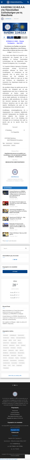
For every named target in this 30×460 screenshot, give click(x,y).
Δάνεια (19, 340)
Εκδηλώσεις (16, 143)
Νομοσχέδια (13, 355)
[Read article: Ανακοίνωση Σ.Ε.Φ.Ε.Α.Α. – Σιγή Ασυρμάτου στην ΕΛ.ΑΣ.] (5, 219)
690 (16, 206)
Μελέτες (21, 350)
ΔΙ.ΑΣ (15, 340)
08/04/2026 (12, 229)
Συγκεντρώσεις (13, 360)
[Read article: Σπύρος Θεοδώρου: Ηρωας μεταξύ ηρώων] (5, 234)
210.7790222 (13, 446)
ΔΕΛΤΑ (10, 340)
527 (16, 229)
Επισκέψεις (13, 347)
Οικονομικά (11, 357)
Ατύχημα (5, 340)
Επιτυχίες (19, 347)
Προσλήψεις (23, 357)
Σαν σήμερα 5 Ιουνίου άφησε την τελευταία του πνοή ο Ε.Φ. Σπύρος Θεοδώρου (18, 203)
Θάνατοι (5, 350)
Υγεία (13, 365)
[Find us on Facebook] (13, 259)
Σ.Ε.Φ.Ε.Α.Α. (8, 18)
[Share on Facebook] (10, 37)
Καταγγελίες (11, 350)
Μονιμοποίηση (21, 352)
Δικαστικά (5, 345)
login (7, 240)
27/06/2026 (12, 198)
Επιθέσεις (23, 345)
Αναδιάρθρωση (13, 335)
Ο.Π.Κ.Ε (5, 357)
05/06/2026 (12, 206)
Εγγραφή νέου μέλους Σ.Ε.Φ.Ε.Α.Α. (15, 418)
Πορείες (13, 145)
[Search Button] (28, 2)
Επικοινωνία (15, 410)
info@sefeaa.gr (16, 443)
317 (16, 236)
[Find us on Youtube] (14, 259)
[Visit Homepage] (14, 2)
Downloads (5, 335)
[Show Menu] (1, 2)
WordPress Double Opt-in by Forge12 (8, 459)
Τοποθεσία (15, 435)
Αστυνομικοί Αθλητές (20, 337)
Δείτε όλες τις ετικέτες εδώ (15, 375)
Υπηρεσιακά (19, 365)
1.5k (17, 214)
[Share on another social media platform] (24, 37)
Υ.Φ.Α (9, 365)
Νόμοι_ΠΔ (20, 355)
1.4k (17, 220)
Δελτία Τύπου (6, 342)
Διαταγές (20, 342)
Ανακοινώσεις (9, 143)
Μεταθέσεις (5, 352)
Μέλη (17, 350)
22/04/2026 (12, 214)
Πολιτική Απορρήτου (15, 414)
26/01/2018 (16, 18)
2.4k (17, 198)
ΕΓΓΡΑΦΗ (15, 271)
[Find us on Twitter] (16, 259)
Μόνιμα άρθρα (6, 145)
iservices (17, 455)
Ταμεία (4, 365)
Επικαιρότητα (6, 347)
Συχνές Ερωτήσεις (15, 412)
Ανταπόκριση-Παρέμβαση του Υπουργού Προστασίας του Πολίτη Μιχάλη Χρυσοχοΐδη (18, 211)
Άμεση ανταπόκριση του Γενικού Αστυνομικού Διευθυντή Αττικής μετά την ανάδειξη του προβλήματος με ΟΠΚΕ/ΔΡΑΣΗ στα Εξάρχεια (13, 312)
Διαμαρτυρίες (13, 342)
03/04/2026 (12, 236)
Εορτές (17, 345)
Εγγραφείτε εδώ (15, 429)
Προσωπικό (5, 360)
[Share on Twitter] (17, 37)
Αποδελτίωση (6, 337)
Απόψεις (12, 337)
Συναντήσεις (21, 360)
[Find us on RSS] (16, 385)
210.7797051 (20, 446)
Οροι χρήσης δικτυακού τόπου (15, 416)
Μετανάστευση (13, 352)
